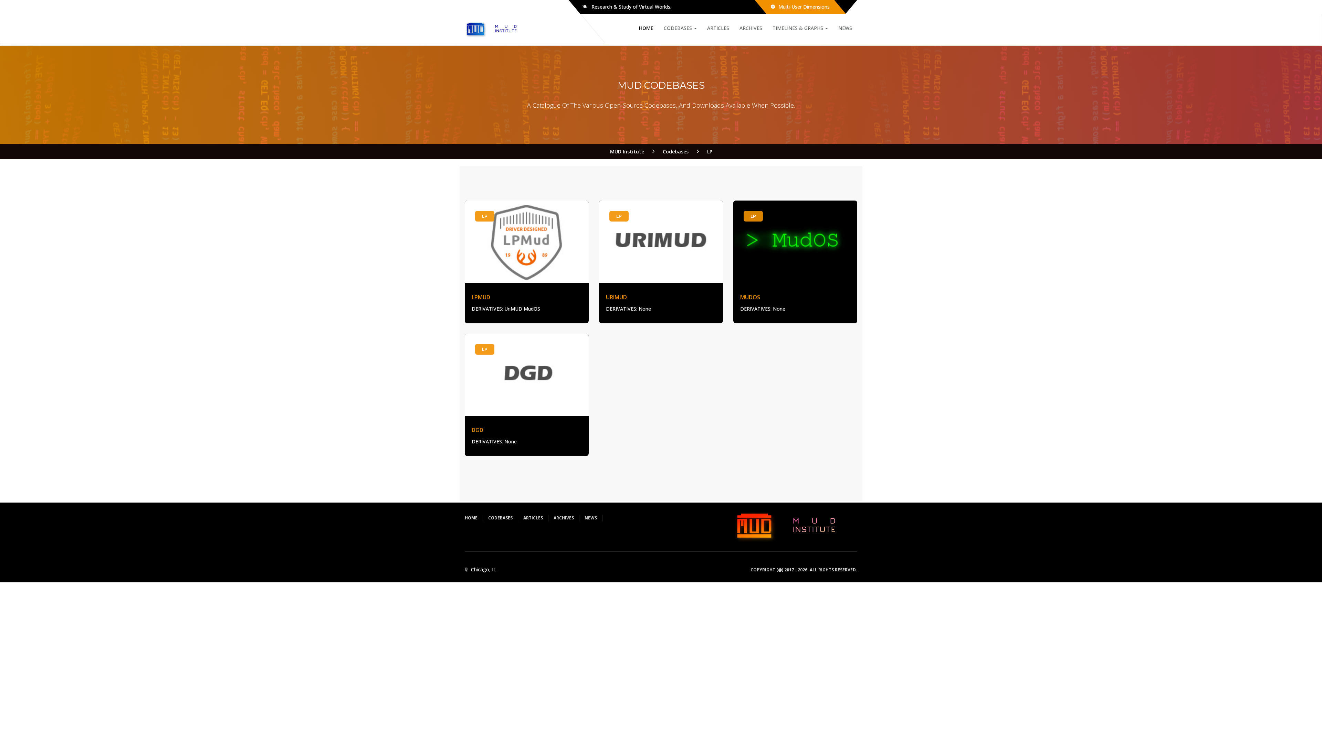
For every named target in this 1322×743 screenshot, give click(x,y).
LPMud (481, 297)
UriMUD (616, 297)
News (845, 28)
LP (484, 216)
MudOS (750, 297)
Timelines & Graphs (799, 28)
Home (646, 28)
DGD (477, 430)
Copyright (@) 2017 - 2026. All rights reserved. (804, 570)
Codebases (678, 28)
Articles (718, 28)
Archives (750, 28)
